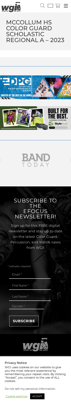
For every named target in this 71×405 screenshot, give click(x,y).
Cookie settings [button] (16, 396)
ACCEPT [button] (37, 396)
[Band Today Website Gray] (35, 160)
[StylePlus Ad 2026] (35, 129)
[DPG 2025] (35, 98)
